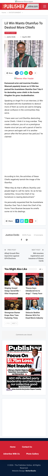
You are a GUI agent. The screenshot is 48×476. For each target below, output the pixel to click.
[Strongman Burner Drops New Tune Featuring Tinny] (13, 303)
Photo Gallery (32, 454)
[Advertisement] (24, 156)
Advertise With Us (11, 454)
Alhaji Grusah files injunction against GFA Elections (11, 255)
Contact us (27, 447)
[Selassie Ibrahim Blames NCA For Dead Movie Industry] (35, 303)
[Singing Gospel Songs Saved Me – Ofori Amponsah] (13, 279)
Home (12, 447)
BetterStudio (31, 471)
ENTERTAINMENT (10, 33)
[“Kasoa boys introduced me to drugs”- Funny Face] (35, 279)
